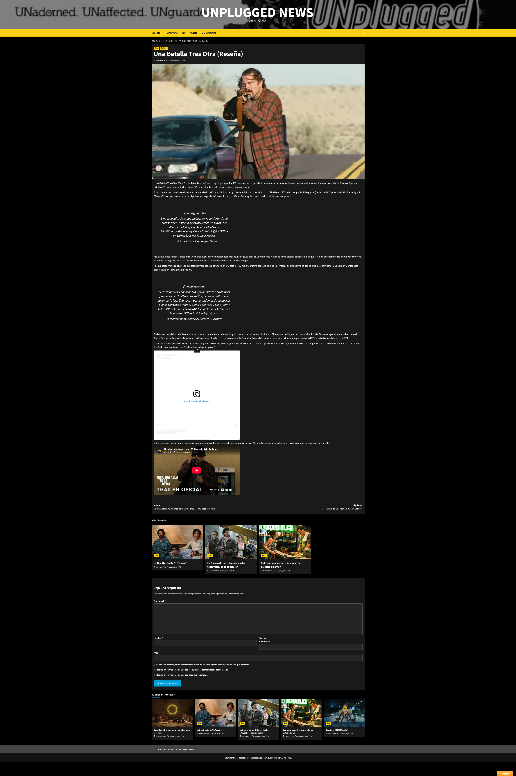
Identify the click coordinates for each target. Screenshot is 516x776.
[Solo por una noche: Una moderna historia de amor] (285, 542)
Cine (184, 33)
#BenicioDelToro (207, 227)
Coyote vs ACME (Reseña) (337, 730)
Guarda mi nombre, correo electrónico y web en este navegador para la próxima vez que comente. (203, 664)
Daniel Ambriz (214, 571)
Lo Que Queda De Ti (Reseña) (170, 563)
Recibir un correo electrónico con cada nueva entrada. (182, 674)
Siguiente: (342, 507)
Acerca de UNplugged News (181, 749)
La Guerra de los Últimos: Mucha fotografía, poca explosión (226, 565)
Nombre (158, 637)
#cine (199, 313)
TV (153, 749)
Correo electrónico (265, 639)
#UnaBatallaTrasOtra (207, 223)
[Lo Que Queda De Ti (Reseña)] (177, 542)
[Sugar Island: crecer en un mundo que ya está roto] (172, 713)
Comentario (160, 601)
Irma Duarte (332, 733)
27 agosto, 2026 (172, 567)
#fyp (206, 313)
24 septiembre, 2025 (177, 61)
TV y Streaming (208, 33)
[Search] (363, 33)
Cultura (163, 48)
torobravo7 (160, 567)
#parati (214, 313)
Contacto (161, 749)
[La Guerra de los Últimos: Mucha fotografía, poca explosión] (231, 542)
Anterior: (185, 507)
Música (193, 33)
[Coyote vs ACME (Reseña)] (344, 713)
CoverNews (271, 757)
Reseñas (156, 33)
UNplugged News (257, 12)
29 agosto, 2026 (174, 736)
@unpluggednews (194, 213)
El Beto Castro (268, 571)
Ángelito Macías (161, 61)
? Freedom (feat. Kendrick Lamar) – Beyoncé (194, 319)
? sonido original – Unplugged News (194, 241)
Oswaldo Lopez (161, 736)
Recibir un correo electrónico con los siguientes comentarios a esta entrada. (192, 669)
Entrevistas (173, 33)
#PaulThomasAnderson (175, 231)
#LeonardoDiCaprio (182, 227)
